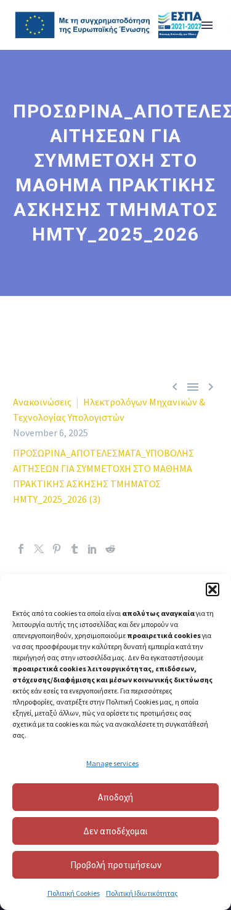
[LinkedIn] (92, 549)
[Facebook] (21, 549)
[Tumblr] (74, 549)
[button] (212, 589)
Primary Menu (207, 25)
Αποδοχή (115, 797)
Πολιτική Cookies (73, 893)
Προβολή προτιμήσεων (115, 865)
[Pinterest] (57, 549)
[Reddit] (110, 549)
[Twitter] (39, 549)
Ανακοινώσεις (42, 402)
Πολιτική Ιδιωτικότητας (142, 893)
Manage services (112, 763)
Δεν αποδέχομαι (115, 831)
